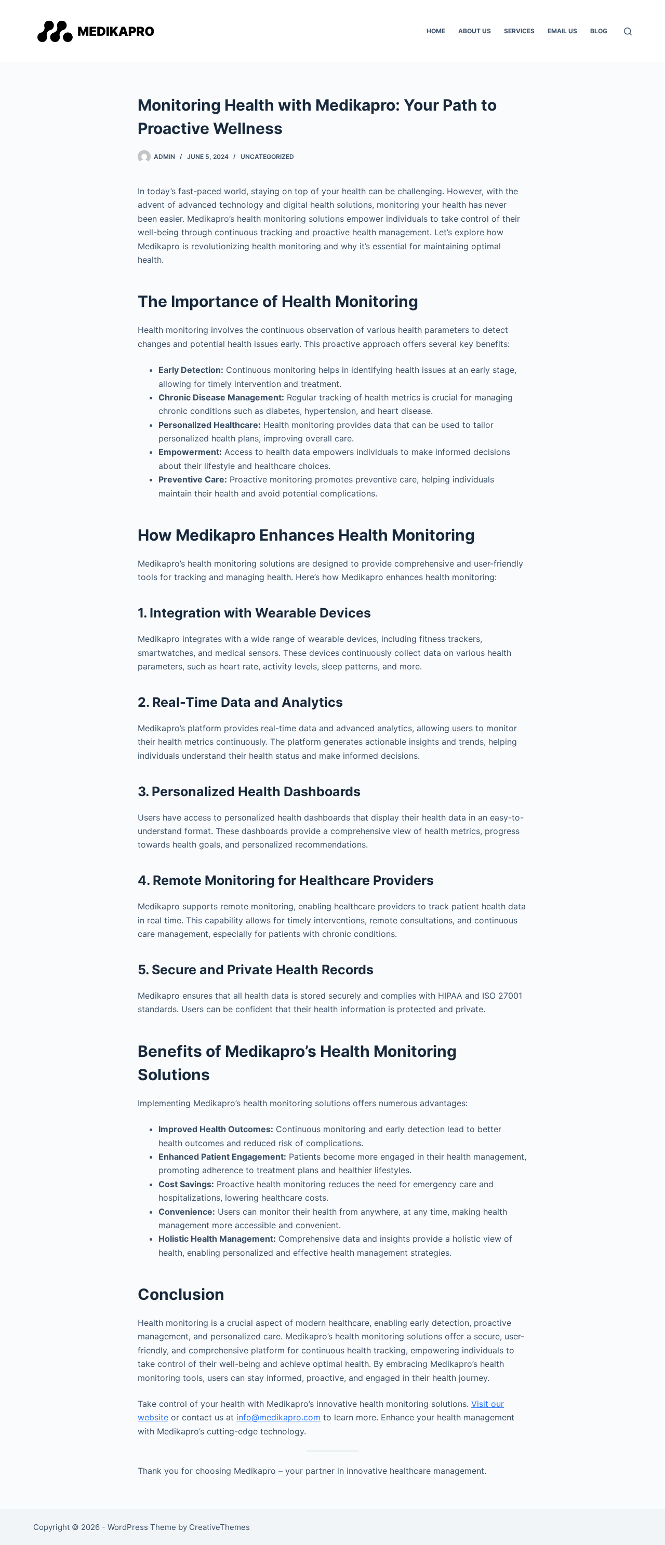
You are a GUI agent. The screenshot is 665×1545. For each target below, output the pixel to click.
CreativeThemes (219, 1527)
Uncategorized (267, 156)
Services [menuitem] (519, 31)
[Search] (628, 31)
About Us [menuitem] (474, 31)
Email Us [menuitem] (562, 31)
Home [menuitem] (436, 31)
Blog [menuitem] (598, 31)
